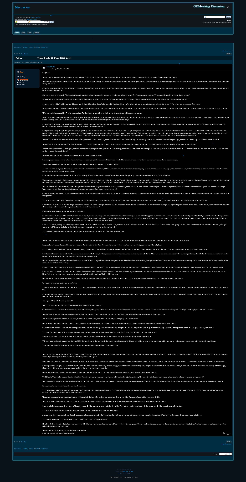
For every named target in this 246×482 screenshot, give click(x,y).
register (38, 17)
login (32, 17)
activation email (31, 19)
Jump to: (216, 454)
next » (230, 51)
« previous (224, 51)
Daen (21, 72)
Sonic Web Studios (127, 471)
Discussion (22, 7)
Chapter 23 (51, 67)
